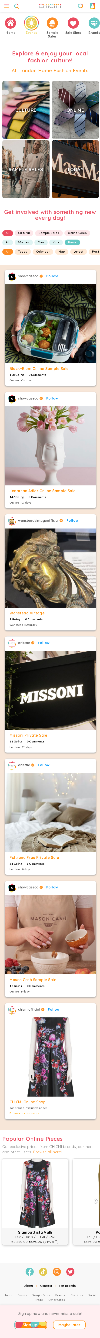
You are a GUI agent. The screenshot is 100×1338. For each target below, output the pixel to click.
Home (72, 242)
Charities (76, 1295)
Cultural (24, 233)
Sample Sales (49, 233)
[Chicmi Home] (10, 23)
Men (41, 242)
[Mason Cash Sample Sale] (50, 934)
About (28, 1285)
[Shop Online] (73, 23)
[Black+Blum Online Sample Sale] (50, 323)
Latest (78, 251)
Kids (56, 242)
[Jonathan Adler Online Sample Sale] (50, 445)
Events (22, 1295)
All (8, 233)
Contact (46, 1285)
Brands (60, 1295)
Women (23, 242)
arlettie (24, 643)
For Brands (67, 1285)
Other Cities (56, 1299)
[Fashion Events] (31, 23)
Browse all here (47, 1152)
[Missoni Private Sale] (50, 690)
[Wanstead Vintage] (50, 568)
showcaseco (29, 276)
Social (92, 1295)
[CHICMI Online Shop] (50, 1057)
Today (22, 251)
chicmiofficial (29, 1009)
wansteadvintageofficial (39, 520)
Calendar (43, 251)
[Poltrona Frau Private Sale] (50, 812)
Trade (39, 1299)
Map (62, 251)
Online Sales (77, 233)
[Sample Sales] (52, 23)
